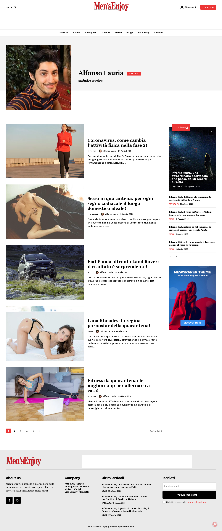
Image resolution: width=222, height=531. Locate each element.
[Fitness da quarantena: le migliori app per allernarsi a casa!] (45, 394)
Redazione (177, 187)
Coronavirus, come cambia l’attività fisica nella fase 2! (117, 142)
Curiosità (93, 214)
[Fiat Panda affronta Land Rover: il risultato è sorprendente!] (45, 272)
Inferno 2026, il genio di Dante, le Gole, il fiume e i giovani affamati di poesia (190, 213)
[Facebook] (9, 500)
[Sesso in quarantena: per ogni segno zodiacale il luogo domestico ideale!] (45, 211)
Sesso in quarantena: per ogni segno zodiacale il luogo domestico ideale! (120, 203)
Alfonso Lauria (109, 151)
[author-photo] (101, 151)
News (91, 331)
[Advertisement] (111, 21)
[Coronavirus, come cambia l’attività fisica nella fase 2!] (45, 151)
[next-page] (39, 431)
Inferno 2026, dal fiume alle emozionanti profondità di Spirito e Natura (190, 198)
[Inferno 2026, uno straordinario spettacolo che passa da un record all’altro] (192, 159)
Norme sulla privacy (196, 502)
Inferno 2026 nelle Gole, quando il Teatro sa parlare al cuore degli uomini (192, 243)
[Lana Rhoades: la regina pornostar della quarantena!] (45, 333)
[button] (11, 7)
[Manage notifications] (214, 524)
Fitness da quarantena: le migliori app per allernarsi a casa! (119, 385)
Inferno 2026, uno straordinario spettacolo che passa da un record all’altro (190, 177)
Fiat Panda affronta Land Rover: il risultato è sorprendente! (123, 264)
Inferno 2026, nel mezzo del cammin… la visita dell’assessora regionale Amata (190, 228)
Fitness (92, 151)
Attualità (174, 204)
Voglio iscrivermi (187, 495)
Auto (90, 272)
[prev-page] (205, 132)
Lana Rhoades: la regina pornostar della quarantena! (119, 323)
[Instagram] (17, 500)
